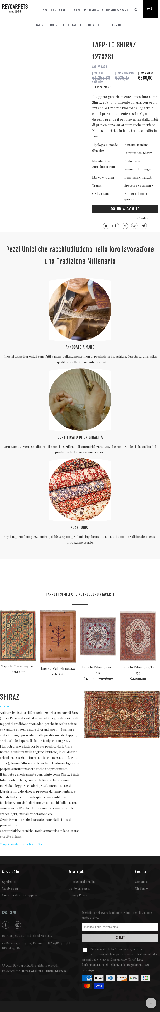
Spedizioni (9, 882)
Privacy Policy (78, 895)
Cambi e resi (10, 888)
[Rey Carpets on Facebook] (6, 925)
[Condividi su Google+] (134, 226)
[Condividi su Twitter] (105, 226)
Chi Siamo (141, 888)
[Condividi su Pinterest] (124, 226)
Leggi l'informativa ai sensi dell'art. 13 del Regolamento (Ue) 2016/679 (116, 965)
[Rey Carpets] (15, 7)
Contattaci (141, 882)
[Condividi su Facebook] (115, 226)
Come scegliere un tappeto (19, 895)
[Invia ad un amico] (143, 226)
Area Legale (76, 872)
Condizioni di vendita (82, 882)
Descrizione (103, 87)
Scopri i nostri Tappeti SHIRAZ (21, 844)
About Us (141, 872)
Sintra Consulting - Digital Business (43, 971)
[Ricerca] (136, 10)
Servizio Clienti (12, 872)
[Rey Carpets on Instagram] (18, 925)
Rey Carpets (21, 965)
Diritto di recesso (79, 888)
